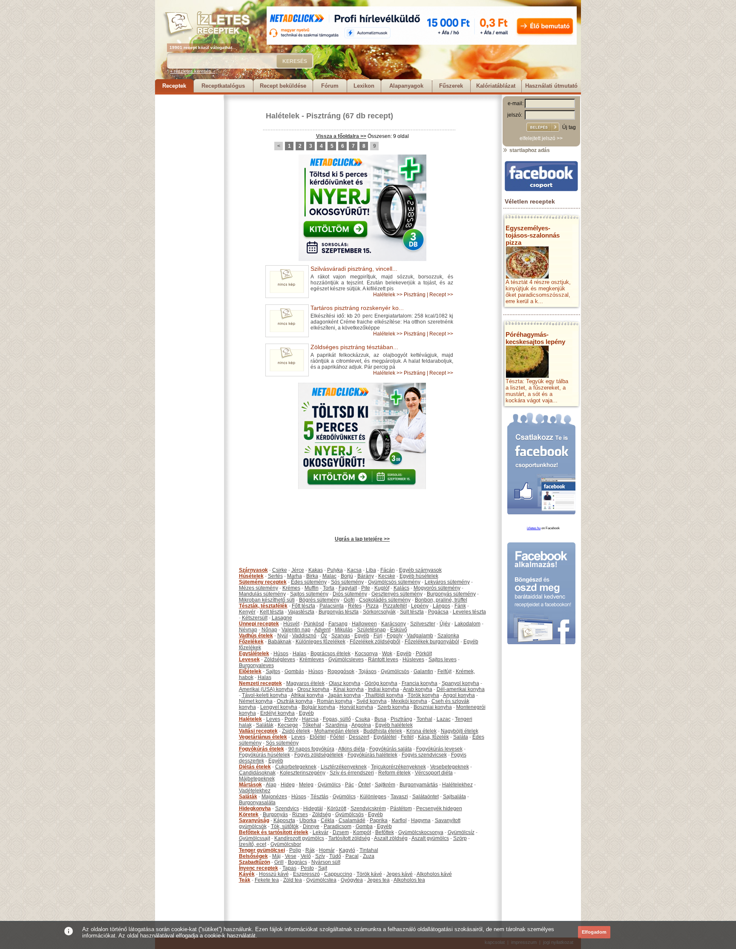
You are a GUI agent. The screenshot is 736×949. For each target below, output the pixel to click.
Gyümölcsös (395, 671)
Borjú (347, 576)
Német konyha (256, 701)
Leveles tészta (469, 612)
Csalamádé (352, 820)
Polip (295, 850)
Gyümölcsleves (346, 659)
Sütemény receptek (263, 582)
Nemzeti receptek (260, 683)
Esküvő (398, 630)
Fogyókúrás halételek (372, 755)
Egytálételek (254, 654)
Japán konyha (344, 695)
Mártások (250, 785)
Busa (380, 719)
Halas (299, 654)
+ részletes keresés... (192, 71)
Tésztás (319, 797)
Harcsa (310, 719)
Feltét (407, 737)
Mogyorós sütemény (437, 588)
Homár (327, 850)
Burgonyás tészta (339, 612)
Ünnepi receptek (259, 624)
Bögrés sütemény (319, 600)
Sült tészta (412, 612)
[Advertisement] (189, 222)
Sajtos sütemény (309, 594)
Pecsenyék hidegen (439, 808)
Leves (273, 719)
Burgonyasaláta (257, 803)
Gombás (294, 671)
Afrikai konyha (307, 695)
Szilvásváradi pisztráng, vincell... (353, 268)
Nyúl (282, 636)
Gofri (349, 600)
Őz (324, 636)
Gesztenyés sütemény (397, 594)
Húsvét (291, 624)
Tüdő (335, 856)
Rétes (355, 606)
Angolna (361, 725)
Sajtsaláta (454, 797)
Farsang (338, 624)
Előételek (250, 671)
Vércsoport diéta (434, 773)
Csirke (279, 570)
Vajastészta (301, 612)
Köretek (249, 814)
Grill (279, 862)
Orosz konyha (313, 689)
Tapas (289, 868)
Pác (349, 785)
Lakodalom (467, 624)
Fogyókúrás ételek (261, 749)
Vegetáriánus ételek (263, 737)
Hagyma (421, 820)
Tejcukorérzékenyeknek (398, 767)
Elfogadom (594, 932)
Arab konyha (417, 689)
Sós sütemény (347, 582)
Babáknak (279, 642)
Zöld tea (292, 880)
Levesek (249, 659)
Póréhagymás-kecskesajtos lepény (535, 338)
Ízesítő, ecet (252, 844)
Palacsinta (331, 606)
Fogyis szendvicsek (424, 755)
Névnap (248, 630)
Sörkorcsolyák (379, 612)
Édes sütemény (309, 582)
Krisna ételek (421, 731)
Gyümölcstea (321, 880)
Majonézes (274, 797)
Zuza (368, 856)
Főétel (337, 737)
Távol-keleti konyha (264, 695)
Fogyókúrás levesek (439, 749)
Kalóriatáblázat (495, 86)
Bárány (365, 576)
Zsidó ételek (296, 731)
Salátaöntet (425, 797)
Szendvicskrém (368, 808)
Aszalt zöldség (391, 838)
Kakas (315, 570)
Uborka (307, 820)
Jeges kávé (399, 874)
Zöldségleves (279, 659)
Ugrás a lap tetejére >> (362, 539)
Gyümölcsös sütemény (394, 582)
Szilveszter (422, 624)
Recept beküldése (283, 86)
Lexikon (364, 86)
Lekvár (320, 832)
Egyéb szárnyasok (420, 570)
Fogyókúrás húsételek (264, 755)
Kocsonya (366, 654)
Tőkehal (311, 725)
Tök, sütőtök (285, 826)
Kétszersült (254, 618)
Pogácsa (438, 612)
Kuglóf (381, 588)
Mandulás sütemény (262, 594)
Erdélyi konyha (277, 713)
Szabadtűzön (254, 862)
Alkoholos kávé (434, 874)
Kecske (386, 576)
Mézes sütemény (258, 588)
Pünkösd (314, 624)
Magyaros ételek (305, 683)
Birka (312, 576)
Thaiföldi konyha (384, 695)
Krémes (291, 588)
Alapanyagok (406, 86)
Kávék (247, 874)
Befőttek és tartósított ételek (273, 832)
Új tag (569, 127)
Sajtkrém (385, 785)
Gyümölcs (329, 785)
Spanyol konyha (460, 683)
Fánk (460, 606)
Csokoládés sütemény (385, 600)
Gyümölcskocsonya (420, 832)
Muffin (312, 588)
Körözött (336, 808)
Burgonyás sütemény (451, 594)
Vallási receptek (258, 731)
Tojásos (368, 671)
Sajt (322, 868)
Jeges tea (378, 880)
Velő (306, 856)
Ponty (291, 719)
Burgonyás (275, 814)
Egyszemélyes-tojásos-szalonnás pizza (533, 235)
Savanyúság (254, 820)
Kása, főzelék (433, 737)
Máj (276, 856)
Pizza (372, 606)
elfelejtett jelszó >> (541, 138)
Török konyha (423, 695)
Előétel (318, 737)
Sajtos (273, 671)
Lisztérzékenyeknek (344, 767)
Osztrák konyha (295, 701)
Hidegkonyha (255, 808)
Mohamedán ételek (336, 731)
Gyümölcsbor (285, 844)
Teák (244, 880)
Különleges (373, 797)
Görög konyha (381, 683)
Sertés (275, 576)
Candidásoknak (257, 773)
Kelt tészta (272, 612)
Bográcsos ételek (330, 654)
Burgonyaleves (256, 665)
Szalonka (448, 636)
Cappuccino (338, 874)
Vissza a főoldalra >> (341, 136)
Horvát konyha (356, 707)
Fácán (387, 570)
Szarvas (340, 636)
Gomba (364, 826)
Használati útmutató (551, 86)
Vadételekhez (254, 791)
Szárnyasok (253, 570)
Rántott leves (383, 659)
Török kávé (369, 874)
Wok (387, 654)
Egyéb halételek (394, 725)
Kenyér (247, 612)
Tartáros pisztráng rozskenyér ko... (357, 307)
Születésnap (371, 630)
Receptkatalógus (223, 86)
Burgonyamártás (419, 785)
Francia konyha (419, 683)
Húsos (280, 654)
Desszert (359, 737)
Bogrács (297, 862)
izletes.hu (533, 528)
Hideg (288, 785)
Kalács (401, 588)
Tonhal (424, 719)
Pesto (307, 868)
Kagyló (347, 850)
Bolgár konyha (318, 707)
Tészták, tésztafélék (263, 606)
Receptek (174, 86)
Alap (271, 785)
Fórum (330, 86)
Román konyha (334, 701)
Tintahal (368, 850)
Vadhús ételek (256, 636)
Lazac (444, 719)
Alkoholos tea (409, 880)
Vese (290, 856)
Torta (328, 588)
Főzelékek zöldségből (375, 642)
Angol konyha (459, 695)
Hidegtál (313, 808)
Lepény (419, 606)
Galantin (423, 671)
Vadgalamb (420, 636)
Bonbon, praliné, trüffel (441, 600)
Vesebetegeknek (449, 767)
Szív (320, 856)
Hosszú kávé (274, 874)
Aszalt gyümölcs (430, 838)
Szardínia (336, 725)
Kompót (362, 832)
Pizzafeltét (395, 606)
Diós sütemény (350, 594)
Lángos (441, 606)
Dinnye (311, 826)
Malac (329, 576)
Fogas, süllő (337, 719)
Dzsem (341, 832)
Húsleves (413, 659)
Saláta (460, 737)
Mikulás (344, 630)
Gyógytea (352, 880)
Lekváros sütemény (447, 582)
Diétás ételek (255, 767)
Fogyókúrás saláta (390, 749)
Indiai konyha (383, 689)
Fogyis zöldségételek (318, 755)
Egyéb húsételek (419, 576)
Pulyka (335, 570)
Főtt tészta (303, 606)
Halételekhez (457, 785)
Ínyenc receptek (258, 868)
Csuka (362, 719)
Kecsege (288, 725)
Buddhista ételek (382, 731)
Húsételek (251, 576)
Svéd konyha (371, 701)
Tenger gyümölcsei (262, 850)
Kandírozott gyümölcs (299, 838)
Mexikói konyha (409, 701)
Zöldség (321, 814)
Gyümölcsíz (461, 832)
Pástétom (401, 808)
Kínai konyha (349, 689)
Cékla (327, 820)
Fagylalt (348, 588)
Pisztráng (323, 116)
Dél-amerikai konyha (461, 689)
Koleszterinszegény (302, 773)
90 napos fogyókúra (311, 749)
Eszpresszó (306, 874)
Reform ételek (394, 773)
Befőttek (384, 832)
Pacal (352, 856)
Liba (371, 570)
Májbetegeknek (257, 779)
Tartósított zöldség (349, 838)
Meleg (306, 785)
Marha (294, 576)
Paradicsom (337, 826)
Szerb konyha (393, 707)
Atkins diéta (351, 749)
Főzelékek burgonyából (432, 642)
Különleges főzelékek (320, 642)
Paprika (379, 820)
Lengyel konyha (278, 707)
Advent (322, 630)
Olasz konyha (344, 683)
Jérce (297, 570)
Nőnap (269, 630)
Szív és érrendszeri (352, 773)
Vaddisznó (304, 636)
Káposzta (284, 820)
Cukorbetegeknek (295, 767)
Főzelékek (251, 642)
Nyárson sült (325, 862)
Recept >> (441, 295)
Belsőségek (253, 856)
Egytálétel (385, 737)
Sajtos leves (442, 659)
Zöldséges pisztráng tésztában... (354, 347)
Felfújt (444, 671)
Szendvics (287, 808)
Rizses (300, 814)
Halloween (364, 624)
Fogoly (394, 636)
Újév (445, 624)
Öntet (364, 785)
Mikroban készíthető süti (267, 600)
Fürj (378, 636)
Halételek (282, 116)
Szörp (460, 838)
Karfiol (399, 820)
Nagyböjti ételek (459, 731)
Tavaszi (399, 797)
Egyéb (361, 636)
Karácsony (393, 624)
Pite (365, 588)
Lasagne (282, 618)
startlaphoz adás (529, 150)
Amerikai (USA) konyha (266, 689)
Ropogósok (341, 671)
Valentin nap (296, 630)
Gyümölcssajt (254, 838)
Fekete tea (267, 880)
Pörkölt (424, 654)
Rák (310, 850)
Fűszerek (451, 86)
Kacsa (354, 570)
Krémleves (311, 659)
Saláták (264, 725)
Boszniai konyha (433, 707)
